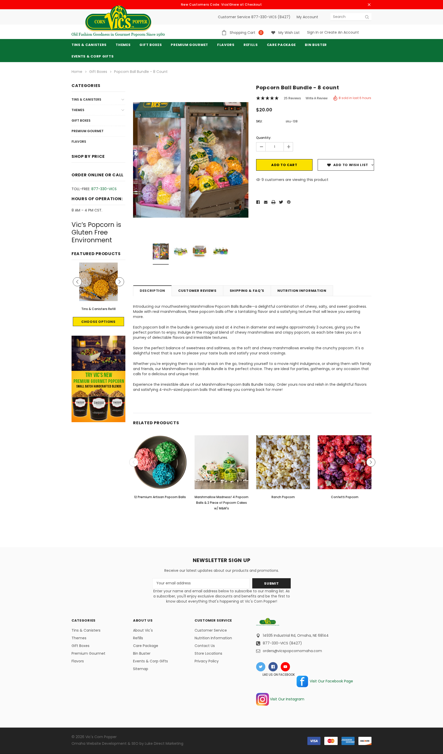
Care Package (145, 645)
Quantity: (263, 138)
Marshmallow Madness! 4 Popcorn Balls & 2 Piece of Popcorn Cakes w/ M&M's (221, 502)
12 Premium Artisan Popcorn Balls (160, 497)
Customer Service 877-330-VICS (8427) (254, 17)
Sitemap (140, 668)
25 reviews (292, 98)
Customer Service (211, 630)
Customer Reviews (197, 290)
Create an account (341, 32)
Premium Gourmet (88, 131)
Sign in (313, 32)
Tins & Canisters (89, 44)
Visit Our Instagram (286, 699)
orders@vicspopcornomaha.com (292, 650)
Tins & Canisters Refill (98, 309)
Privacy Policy (207, 661)
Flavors (79, 141)
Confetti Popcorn (344, 497)
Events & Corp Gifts (93, 56)
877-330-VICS (104, 188)
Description (152, 290)
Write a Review (317, 98)
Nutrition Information (301, 290)
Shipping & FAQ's (247, 290)
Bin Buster (141, 653)
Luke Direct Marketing (164, 743)
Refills (138, 638)
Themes (123, 44)
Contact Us (205, 645)
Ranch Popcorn (283, 497)
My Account (307, 17)
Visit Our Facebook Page (331, 681)
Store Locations (208, 653)
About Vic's (143, 630)
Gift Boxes (81, 120)
